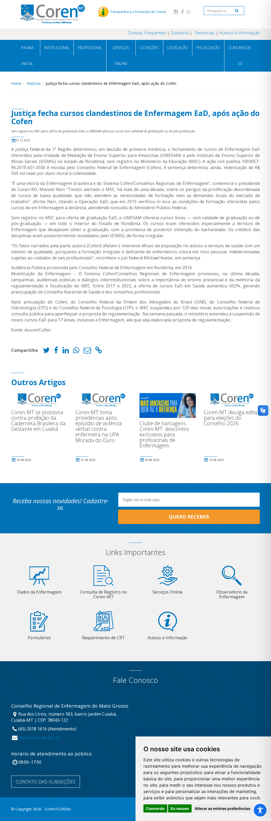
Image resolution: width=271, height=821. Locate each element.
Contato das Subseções (45, 781)
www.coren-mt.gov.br (39, 737)
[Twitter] (46, 351)
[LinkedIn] (65, 351)
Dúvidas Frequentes (147, 33)
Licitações (149, 47)
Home (16, 83)
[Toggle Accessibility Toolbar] (260, 810)
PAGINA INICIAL (27, 55)
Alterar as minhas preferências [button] (222, 808)
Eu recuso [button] (180, 808)
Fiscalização (208, 47)
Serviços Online (120, 55)
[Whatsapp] (189, 11)
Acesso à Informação (239, 33)
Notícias (34, 83)
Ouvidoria (179, 33)
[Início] (52, 14)
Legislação (177, 47)
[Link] (98, 351)
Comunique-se (240, 55)
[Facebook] (182, 11)
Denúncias (203, 33)
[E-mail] (87, 351)
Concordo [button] (155, 808)
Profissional (90, 47)
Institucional (57, 47)
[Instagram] (176, 11)
